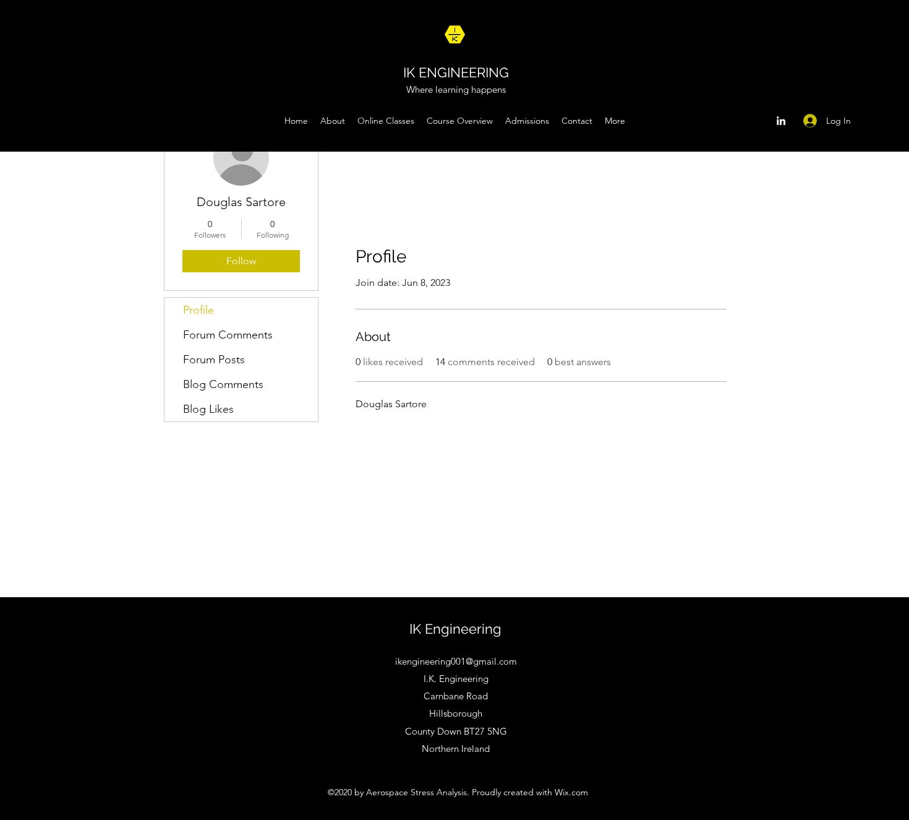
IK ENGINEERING (456, 72)
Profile (198, 310)
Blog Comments (223, 384)
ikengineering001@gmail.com (456, 661)
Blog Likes (208, 409)
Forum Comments (228, 335)
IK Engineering (455, 629)
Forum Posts (214, 359)
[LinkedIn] (781, 120)
